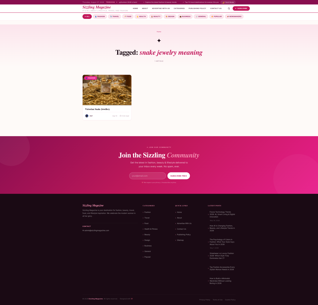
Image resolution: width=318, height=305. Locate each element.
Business (185, 16)
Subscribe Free (178, 176)
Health (141, 16)
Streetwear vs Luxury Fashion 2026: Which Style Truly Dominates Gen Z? (222, 255)
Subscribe (241, 8)
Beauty (155, 16)
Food (127, 16)
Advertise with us (161, 8)
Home (135, 8)
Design (170, 16)
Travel (114, 16)
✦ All (87, 16)
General (201, 16)
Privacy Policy (204, 300)
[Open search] (229, 8)
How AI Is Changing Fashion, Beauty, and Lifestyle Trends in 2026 (222, 228)
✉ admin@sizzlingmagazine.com (95, 230)
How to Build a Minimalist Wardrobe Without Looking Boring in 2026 (220, 280)
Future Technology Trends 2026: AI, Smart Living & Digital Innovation (222, 214)
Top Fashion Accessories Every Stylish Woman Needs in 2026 (222, 268)
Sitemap (180, 240)
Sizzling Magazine (96, 299)
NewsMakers (234, 16)
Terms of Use (218, 300)
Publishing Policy (197, 8)
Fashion (100, 16)
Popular (216, 16)
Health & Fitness (151, 229)
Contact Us (216, 8)
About (145, 8)
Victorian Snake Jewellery (97, 109)
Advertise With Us (184, 223)
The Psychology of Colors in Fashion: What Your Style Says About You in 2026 (222, 241)
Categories (179, 8)
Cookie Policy (230, 300)
